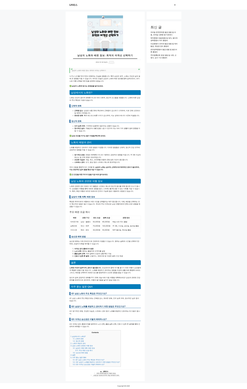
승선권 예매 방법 (80, 353)
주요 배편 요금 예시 (84, 350)
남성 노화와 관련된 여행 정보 (82, 346)
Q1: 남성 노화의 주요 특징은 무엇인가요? (88, 360)
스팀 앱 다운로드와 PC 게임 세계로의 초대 (106, 375)
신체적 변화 (78, 339)
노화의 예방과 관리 (78, 343)
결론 (73, 355)
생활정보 (105, 371)
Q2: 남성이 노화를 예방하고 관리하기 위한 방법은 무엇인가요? (96, 362)
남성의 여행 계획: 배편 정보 (84, 348)
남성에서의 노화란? (78, 336)
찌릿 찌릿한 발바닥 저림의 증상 (106, 373)
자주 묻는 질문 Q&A (78, 357)
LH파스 (73, 4)
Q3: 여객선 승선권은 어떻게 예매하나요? (88, 364)
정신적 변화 (78, 341)
